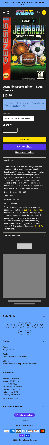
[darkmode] (44, 12)
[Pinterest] (21, 325)
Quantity (7, 125)
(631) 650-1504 (9, 349)
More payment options (24, 152)
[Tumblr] (41, 325)
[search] (8, 12)
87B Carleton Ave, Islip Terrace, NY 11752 (20, 364)
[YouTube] (21, 332)
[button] (24, 139)
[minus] (5, 130)
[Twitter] (7, 325)
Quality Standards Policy (34, 210)
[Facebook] (14, 325)
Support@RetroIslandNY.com (15, 357)
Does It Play (39, 226)
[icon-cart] (38, 12)
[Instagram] (28, 325)
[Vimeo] (28, 332)
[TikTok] (35, 325)
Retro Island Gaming (27, 440)
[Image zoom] (24, 49)
